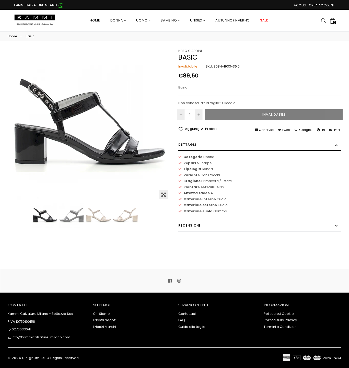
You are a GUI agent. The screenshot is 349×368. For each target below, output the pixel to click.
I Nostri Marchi (104, 326)
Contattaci (187, 313)
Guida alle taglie (191, 326)
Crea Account (322, 5)
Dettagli (187, 144)
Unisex (196, 20)
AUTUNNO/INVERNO (232, 20)
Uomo (142, 20)
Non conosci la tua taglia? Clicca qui (208, 103)
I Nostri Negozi (105, 320)
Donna (117, 20)
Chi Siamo (101, 313)
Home (95, 20)
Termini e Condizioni (280, 326)
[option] (44, 215)
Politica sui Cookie (279, 313)
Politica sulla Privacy (280, 320)
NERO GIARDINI (190, 50)
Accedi (300, 5)
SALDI (265, 20)
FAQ (181, 320)
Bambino (169, 20)
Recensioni (189, 225)
